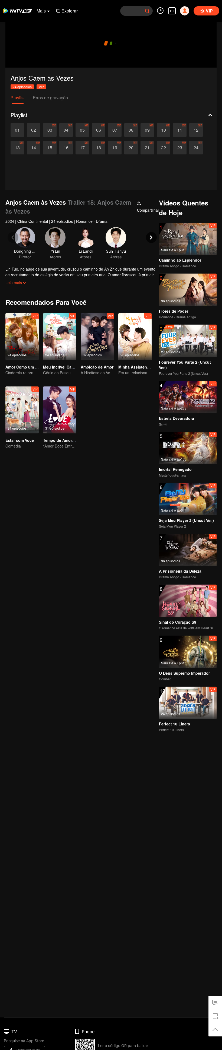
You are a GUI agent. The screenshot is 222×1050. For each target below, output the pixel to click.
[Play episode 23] (180, 147)
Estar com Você (19, 440)
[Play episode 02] (33, 130)
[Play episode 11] (180, 130)
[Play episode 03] (50, 130)
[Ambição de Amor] (97, 336)
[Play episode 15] (50, 147)
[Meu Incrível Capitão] (59, 336)
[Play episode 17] (82, 147)
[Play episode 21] (147, 147)
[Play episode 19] (115, 147)
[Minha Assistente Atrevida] (135, 336)
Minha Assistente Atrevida (142, 367)
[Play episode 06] (98, 130)
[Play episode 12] (196, 130)
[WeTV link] (17, 11)
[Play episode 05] (82, 130)
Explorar (69, 11)
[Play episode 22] (163, 147)
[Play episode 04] (66, 130)
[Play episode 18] (98, 147)
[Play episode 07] (115, 130)
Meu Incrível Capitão (62, 367)
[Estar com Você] (22, 409)
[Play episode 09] (147, 130)
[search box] (147, 11)
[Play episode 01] (17, 130)
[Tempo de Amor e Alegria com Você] (59, 409)
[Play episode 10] (163, 130)
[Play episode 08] (131, 130)
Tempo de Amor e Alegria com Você (75, 440)
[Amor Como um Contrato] (22, 336)
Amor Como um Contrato (28, 367)
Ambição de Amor (97, 367)
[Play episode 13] (17, 147)
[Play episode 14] (33, 147)
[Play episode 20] (131, 147)
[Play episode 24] (196, 147)
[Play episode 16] (66, 147)
